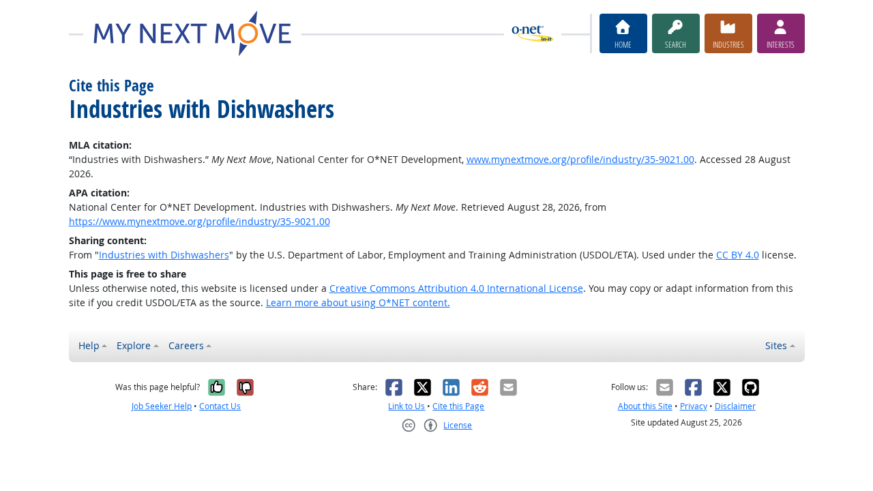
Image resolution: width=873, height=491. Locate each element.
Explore (134, 345)
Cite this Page (458, 406)
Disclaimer (735, 406)
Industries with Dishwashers (164, 254)
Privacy (693, 406)
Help (89, 345)
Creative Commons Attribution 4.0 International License (456, 288)
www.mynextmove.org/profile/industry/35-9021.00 (580, 159)
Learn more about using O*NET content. (358, 302)
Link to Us (406, 406)
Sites (776, 345)
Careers (186, 345)
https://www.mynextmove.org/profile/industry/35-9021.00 (199, 221)
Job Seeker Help (162, 406)
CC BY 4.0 (737, 254)
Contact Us (220, 406)
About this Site (645, 406)
